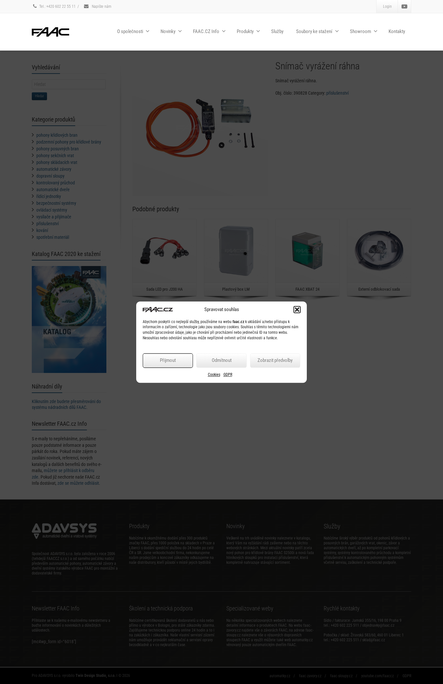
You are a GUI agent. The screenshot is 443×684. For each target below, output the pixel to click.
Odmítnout (222, 361)
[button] (297, 309)
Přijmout (168, 361)
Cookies (214, 374)
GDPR (227, 374)
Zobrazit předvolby (275, 361)
